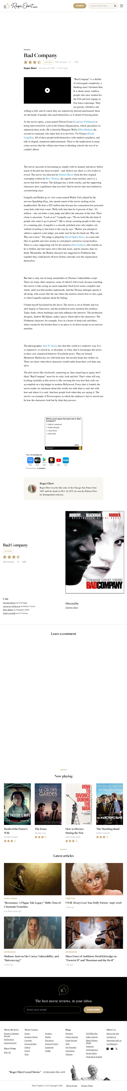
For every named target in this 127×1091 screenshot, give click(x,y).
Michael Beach (9, 603)
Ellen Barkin (85, 129)
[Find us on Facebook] (108, 1049)
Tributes (68, 1054)
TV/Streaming (92, 1050)
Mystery (48, 1034)
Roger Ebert (30, 68)
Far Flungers (70, 1047)
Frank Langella (9, 613)
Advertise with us (114, 1040)
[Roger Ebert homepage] (20, 6)
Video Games (92, 1037)
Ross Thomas (52, 178)
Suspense (49, 1047)
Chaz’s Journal (71, 1037)
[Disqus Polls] (63, 671)
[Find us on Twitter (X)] (116, 1049)
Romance (49, 1040)
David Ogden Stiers (74, 237)
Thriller (48, 1051)
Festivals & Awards (94, 1057)
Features (90, 1046)
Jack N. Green (50, 345)
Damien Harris (66, 174)
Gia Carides (78, 244)
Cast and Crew (10, 1043)
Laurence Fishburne (84, 121)
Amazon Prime (31, 1037)
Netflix (48, 1037)
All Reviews (9, 1039)
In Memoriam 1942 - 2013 (54, 1072)
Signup (80, 6)
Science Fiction (51, 1044)
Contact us (111, 1037)
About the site (113, 1034)
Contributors (112, 1044)
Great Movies (71, 1040)
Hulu (26, 1054)
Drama (27, 1047)
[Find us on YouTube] (112, 1049)
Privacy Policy (87, 1086)
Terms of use (71, 1086)
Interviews (70, 1051)
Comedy (28, 1040)
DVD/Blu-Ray (92, 1034)
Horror (27, 1051)
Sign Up (7, 1052)
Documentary (30, 1044)
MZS (67, 1044)
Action (48, 62)
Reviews (27, 50)
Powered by (31, 468)
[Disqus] (63, 733)
